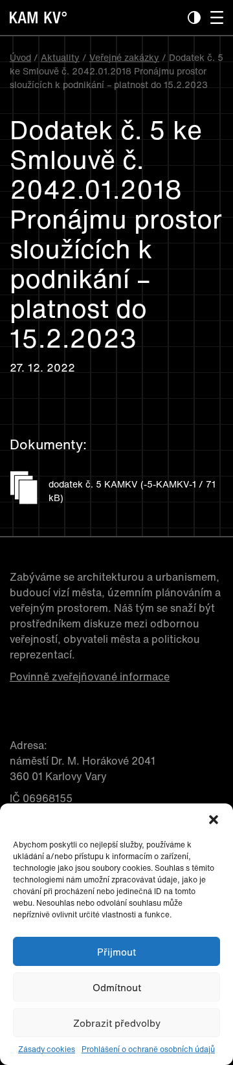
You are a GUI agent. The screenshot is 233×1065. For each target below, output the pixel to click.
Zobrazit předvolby (117, 1023)
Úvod (20, 57)
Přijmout (116, 952)
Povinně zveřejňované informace (90, 676)
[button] (213, 819)
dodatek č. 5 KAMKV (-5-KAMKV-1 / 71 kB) (132, 490)
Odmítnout (117, 987)
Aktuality (60, 57)
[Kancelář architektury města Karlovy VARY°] (79, 25)
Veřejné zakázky (124, 57)
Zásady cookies (46, 1049)
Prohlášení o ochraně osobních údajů (148, 1049)
